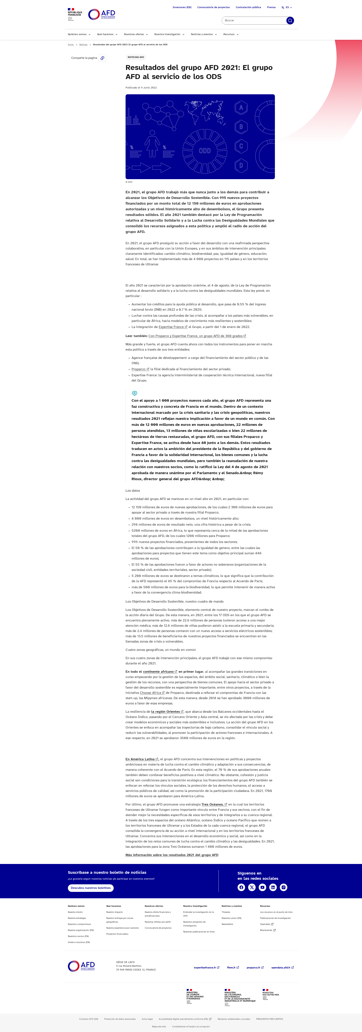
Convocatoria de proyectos (213, 7)
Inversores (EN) (182, 7)
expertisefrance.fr (205, 967)
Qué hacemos (105, 34)
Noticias (83, 44)
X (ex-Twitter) (252, 887)
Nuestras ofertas (134, 34)
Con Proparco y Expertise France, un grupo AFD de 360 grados (195, 336)
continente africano (158, 672)
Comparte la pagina (102, 58)
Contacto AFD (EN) (88, 1019)
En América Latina (140, 759)
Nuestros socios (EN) (78, 936)
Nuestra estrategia (77, 918)
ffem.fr (231, 967)
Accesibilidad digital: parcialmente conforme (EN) (183, 1019)
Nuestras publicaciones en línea (199, 932)
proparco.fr (253, 967)
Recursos (229, 34)
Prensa (271, 7)
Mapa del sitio (159, 1026)
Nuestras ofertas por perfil (158, 922)
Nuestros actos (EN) (232, 918)
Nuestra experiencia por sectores (122, 928)
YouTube (262, 887)
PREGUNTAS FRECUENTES (269, 1019)
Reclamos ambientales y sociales (234, 1019)
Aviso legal (147, 1019)
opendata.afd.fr (281, 967)
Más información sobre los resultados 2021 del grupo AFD (172, 855)
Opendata (265, 924)
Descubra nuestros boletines (91, 888)
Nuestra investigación (167, 34)
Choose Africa (150, 693)
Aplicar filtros (290, 20)
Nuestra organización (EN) (81, 930)
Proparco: (139, 369)
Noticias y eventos (202, 34)
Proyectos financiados (117, 934)
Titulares (226, 912)
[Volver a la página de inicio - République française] (110, 15)
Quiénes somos (77, 34)
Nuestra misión (75, 912)
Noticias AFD (136, 57)
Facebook (241, 887)
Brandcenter (266, 930)
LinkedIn (273, 887)
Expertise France (171, 327)
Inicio (71, 44)
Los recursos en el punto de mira (276, 912)
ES (287, 7)
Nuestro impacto (114, 912)
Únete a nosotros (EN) (79, 942)
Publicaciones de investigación (275, 918)
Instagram (283, 887)
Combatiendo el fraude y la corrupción (191, 1026)
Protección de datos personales (120, 1019)
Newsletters (227, 924)
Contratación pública (248, 7)
